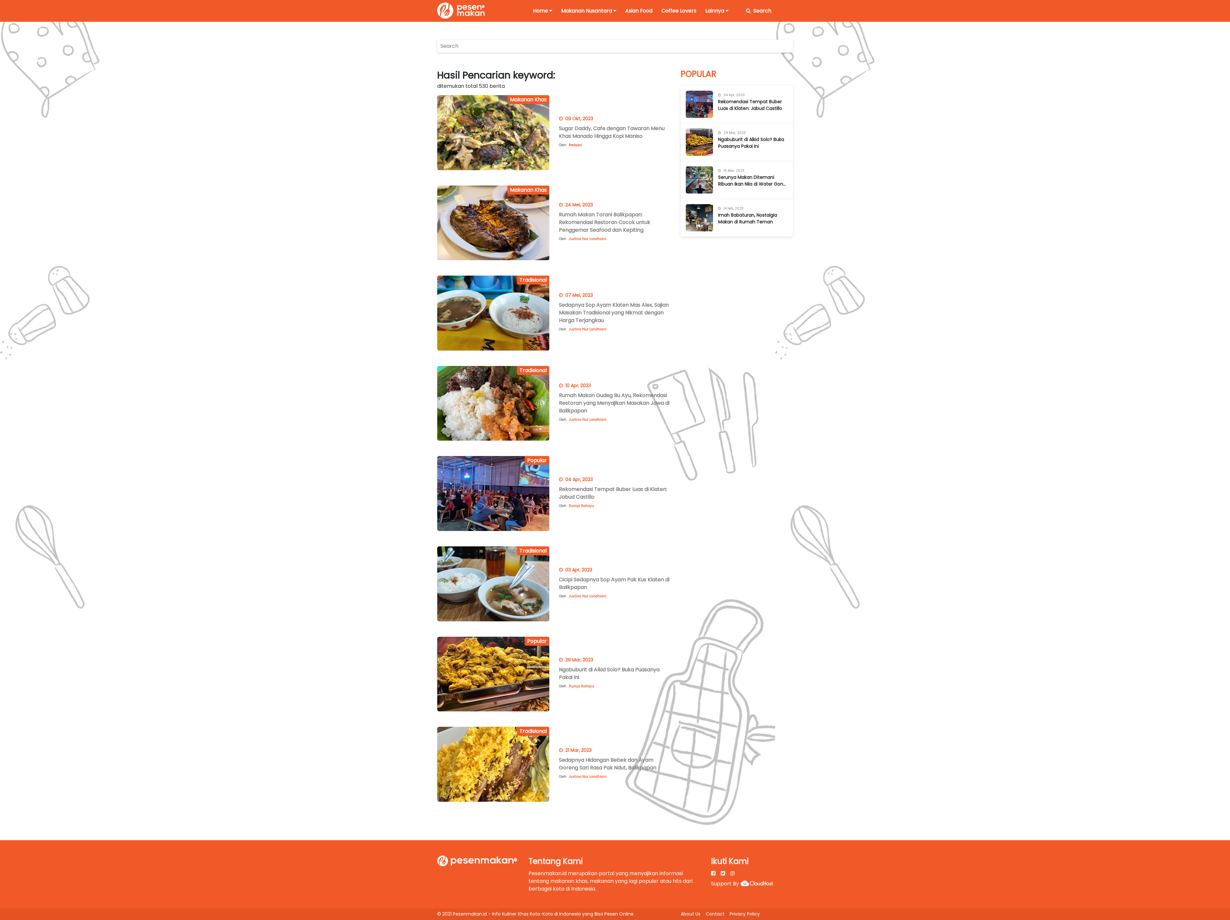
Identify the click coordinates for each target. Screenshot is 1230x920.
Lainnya (714, 10)
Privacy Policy (745, 914)
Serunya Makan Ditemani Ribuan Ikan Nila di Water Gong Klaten (752, 180)
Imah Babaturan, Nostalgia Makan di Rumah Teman (747, 218)
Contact (715, 914)
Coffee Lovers (678, 10)
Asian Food (638, 10)
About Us (691, 914)
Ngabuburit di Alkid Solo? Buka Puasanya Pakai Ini (751, 142)
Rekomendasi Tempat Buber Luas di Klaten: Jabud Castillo (750, 105)
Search (762, 10)
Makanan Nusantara (586, 10)
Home (540, 10)
